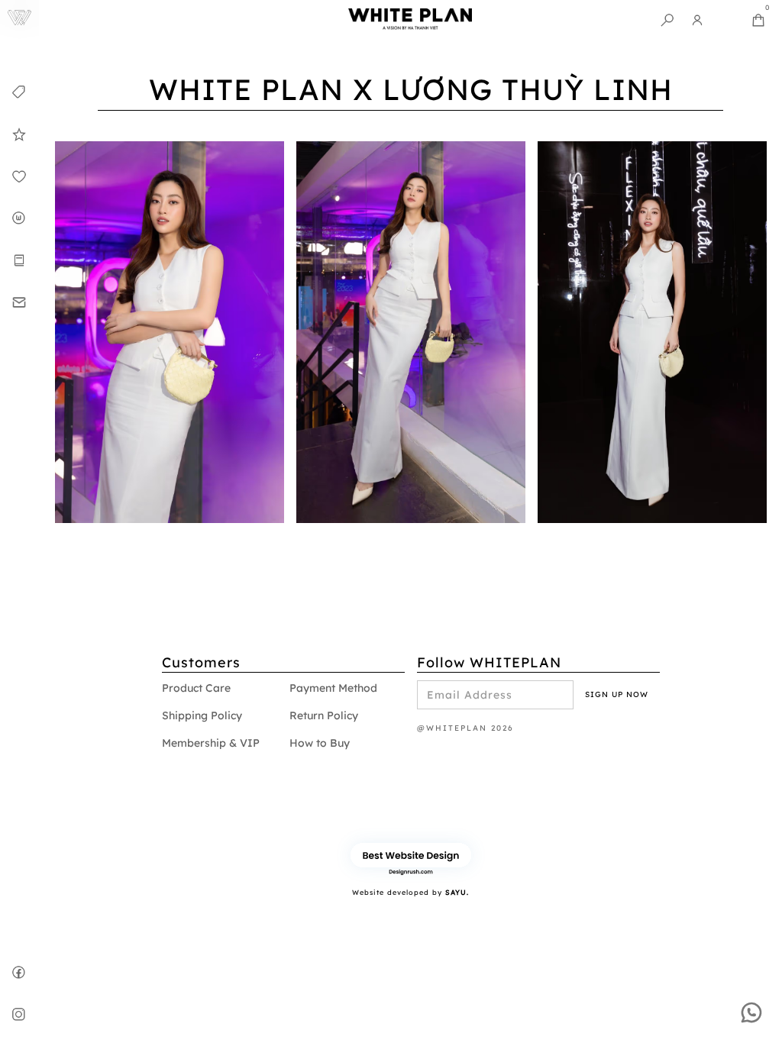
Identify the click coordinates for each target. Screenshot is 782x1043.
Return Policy (323, 715)
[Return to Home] (19, 19)
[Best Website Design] (410, 855)
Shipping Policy (202, 715)
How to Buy (319, 743)
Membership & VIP (211, 743)
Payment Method (333, 688)
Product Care (196, 688)
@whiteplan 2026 (465, 728)
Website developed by (410, 892)
